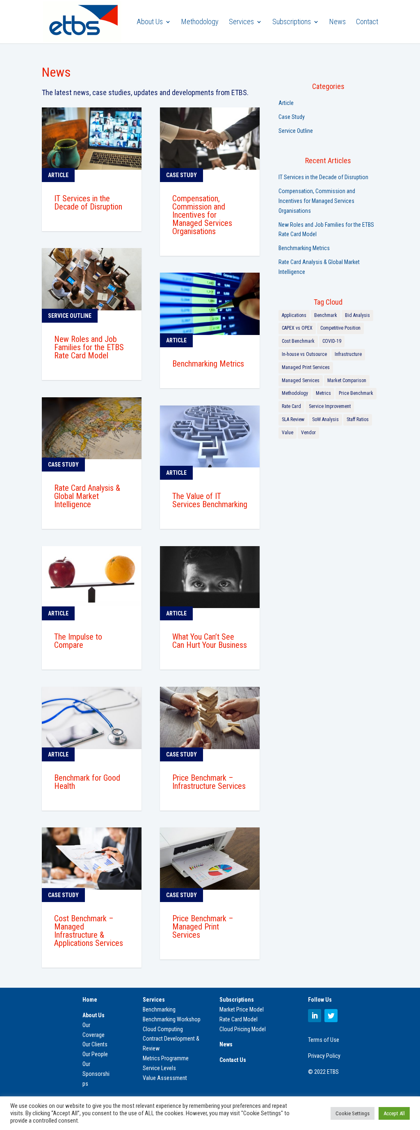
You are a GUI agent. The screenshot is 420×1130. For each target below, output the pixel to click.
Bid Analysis (357, 315)
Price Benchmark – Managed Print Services (202, 927)
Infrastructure (348, 354)
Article (286, 103)
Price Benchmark (356, 393)
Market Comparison (346, 380)
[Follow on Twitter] (331, 1015)
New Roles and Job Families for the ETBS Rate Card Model (89, 347)
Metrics (323, 393)
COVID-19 (331, 341)
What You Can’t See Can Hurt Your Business (209, 641)
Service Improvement (330, 406)
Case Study (291, 117)
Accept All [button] (394, 1113)
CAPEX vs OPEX (297, 328)
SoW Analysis (325, 419)
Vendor (308, 432)
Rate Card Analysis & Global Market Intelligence (87, 496)
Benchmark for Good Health (87, 782)
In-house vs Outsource (304, 354)
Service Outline (295, 131)
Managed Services (301, 380)
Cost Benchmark (298, 341)
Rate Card (291, 406)
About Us (150, 22)
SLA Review (293, 419)
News (337, 22)
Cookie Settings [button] (353, 1113)
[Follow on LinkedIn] (314, 1015)
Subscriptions (291, 22)
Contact (367, 22)
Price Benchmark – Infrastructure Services (209, 782)
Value (287, 432)
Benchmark (325, 315)
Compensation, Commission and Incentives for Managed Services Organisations (202, 215)
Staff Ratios (358, 419)
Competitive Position (340, 328)
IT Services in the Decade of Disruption (88, 203)
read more (66, 222)
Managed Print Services (306, 367)
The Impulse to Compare (78, 641)
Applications (294, 315)
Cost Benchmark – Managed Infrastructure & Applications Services (88, 931)
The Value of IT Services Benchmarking (209, 500)
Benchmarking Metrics (208, 364)
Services (241, 22)
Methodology (200, 22)
